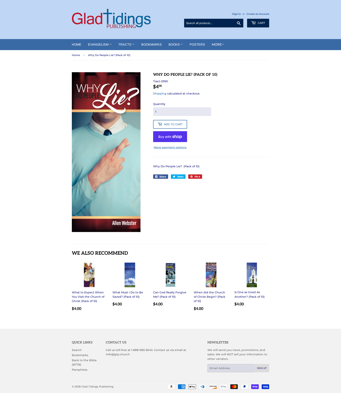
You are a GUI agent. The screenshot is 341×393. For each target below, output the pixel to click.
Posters (197, 44)
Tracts (125, 44)
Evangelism (98, 44)
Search (77, 350)
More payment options (170, 147)
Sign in (236, 13)
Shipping (159, 93)
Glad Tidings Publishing (97, 386)
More (217, 44)
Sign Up (262, 368)
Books (175, 44)
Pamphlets (79, 369)
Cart (261, 22)
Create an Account (257, 13)
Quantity (159, 104)
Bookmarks (151, 44)
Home (76, 44)
